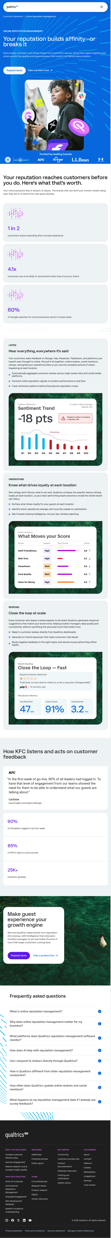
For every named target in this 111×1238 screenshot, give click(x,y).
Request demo (14, 70)
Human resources (40, 1199)
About (87, 1155)
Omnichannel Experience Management (11, 1189)
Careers (87, 1168)
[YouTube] (30, 1220)
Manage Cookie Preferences (81, 1231)
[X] (18, 1220)
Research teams (39, 1186)
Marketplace (89, 1172)
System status (64, 1183)
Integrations (89, 1176)
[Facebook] (12, 1220)
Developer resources (67, 1171)
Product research (39, 1190)
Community (63, 1155)
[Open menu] (102, 7)
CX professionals (39, 1182)
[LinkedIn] (24, 1220)
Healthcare (37, 1155)
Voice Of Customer (14, 1182)
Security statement (56, 1231)
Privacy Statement (13, 1231)
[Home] (12, 7)
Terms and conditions (35, 1231)
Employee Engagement (16, 1197)
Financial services (40, 1159)
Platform (88, 1163)
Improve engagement (15, 1162)
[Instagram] (6, 1220)
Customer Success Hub (68, 1159)
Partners (88, 1181)
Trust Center (89, 1185)
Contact (88, 1159)
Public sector (38, 1163)
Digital (35, 1195)
